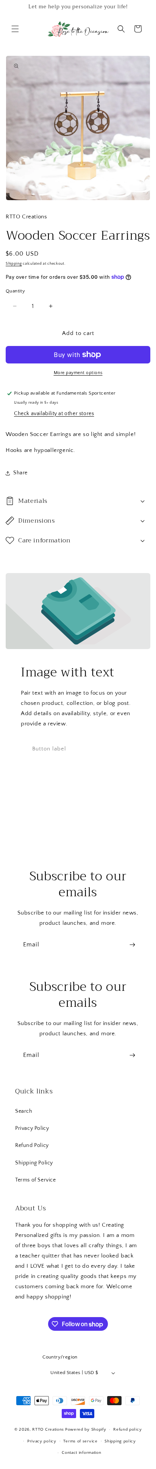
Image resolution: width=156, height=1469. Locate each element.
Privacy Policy (32, 1128)
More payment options (78, 372)
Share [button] (20, 473)
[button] (15, 29)
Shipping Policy (34, 1163)
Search (24, 1111)
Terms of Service (35, 1180)
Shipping (14, 264)
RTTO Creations (48, 1429)
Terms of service (80, 1441)
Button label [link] (49, 749)
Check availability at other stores (54, 414)
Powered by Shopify (85, 1429)
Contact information (81, 1452)
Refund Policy (32, 1145)
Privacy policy (41, 1441)
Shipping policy (120, 1441)
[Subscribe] (132, 945)
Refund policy (127, 1429)
